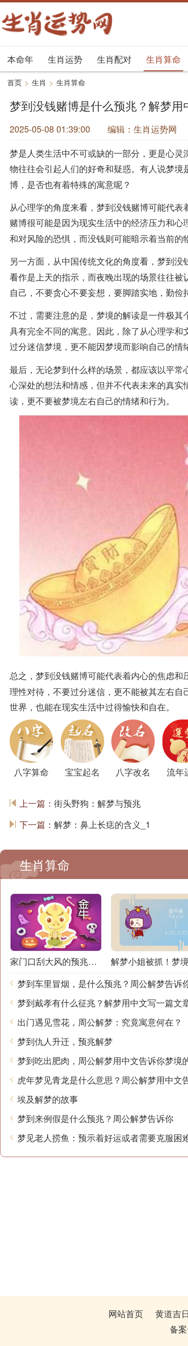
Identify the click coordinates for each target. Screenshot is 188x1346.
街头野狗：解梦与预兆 (97, 803)
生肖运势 (65, 59)
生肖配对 (114, 59)
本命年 (20, 59)
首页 (14, 82)
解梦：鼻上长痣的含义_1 (102, 824)
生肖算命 (163, 59)
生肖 (39, 82)
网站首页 (125, 1313)
